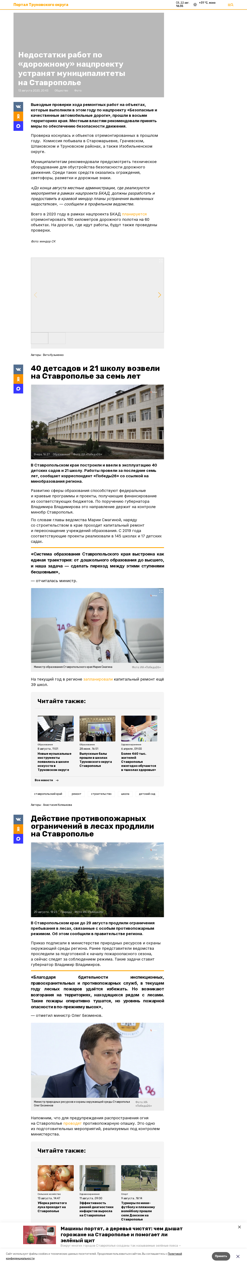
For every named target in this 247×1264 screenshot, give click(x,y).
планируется (134, 214)
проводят (72, 1123)
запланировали (98, 679)
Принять (221, 1256)
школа (125, 794)
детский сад (147, 794)
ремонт (76, 794)
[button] (39, 1235)
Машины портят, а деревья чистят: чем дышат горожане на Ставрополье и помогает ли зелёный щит (122, 1235)
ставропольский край (48, 794)
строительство (101, 794)
